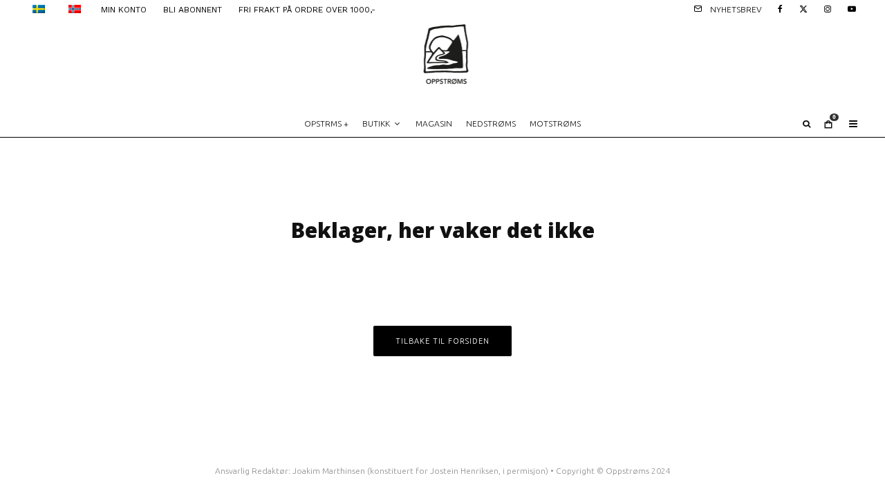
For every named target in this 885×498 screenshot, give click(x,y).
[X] (803, 8)
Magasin (434, 123)
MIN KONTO (124, 10)
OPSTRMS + (326, 123)
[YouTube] (851, 8)
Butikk (376, 123)
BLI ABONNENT (192, 10)
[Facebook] (780, 8)
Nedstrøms (491, 123)
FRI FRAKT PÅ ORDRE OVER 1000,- (307, 10)
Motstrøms (555, 123)
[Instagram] (827, 8)
